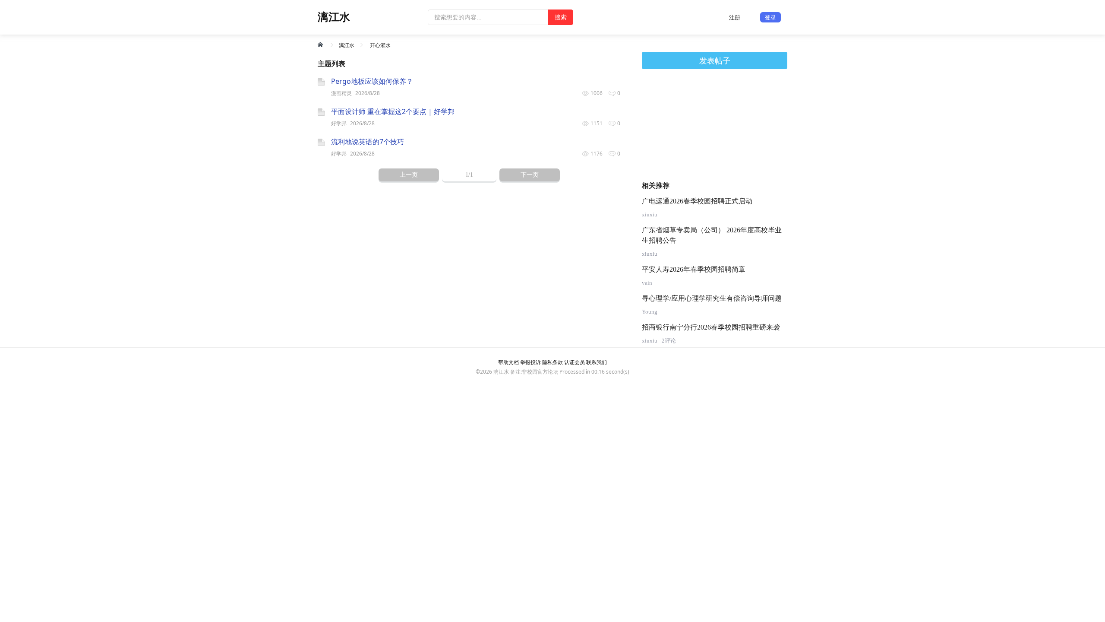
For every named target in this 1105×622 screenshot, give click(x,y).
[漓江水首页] (321, 44)
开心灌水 (380, 45)
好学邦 (339, 123)
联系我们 (596, 362)
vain (647, 282)
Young (649, 311)
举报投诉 (530, 362)
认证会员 (574, 362)
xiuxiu (649, 214)
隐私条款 (552, 362)
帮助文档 (508, 362)
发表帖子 (714, 60)
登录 (770, 17)
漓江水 (346, 45)
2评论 (669, 340)
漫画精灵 (341, 93)
